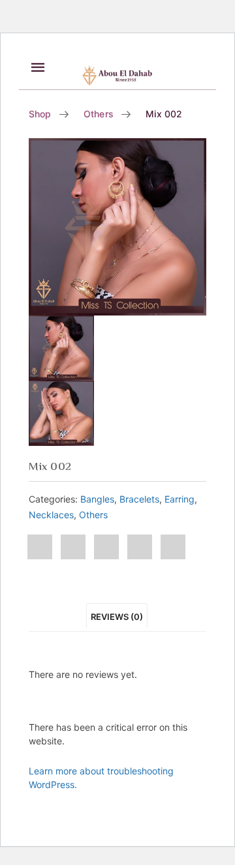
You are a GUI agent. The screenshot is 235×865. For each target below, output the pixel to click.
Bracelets (139, 499)
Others (99, 113)
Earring (179, 499)
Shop (40, 113)
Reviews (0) (117, 616)
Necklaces (51, 514)
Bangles (97, 499)
